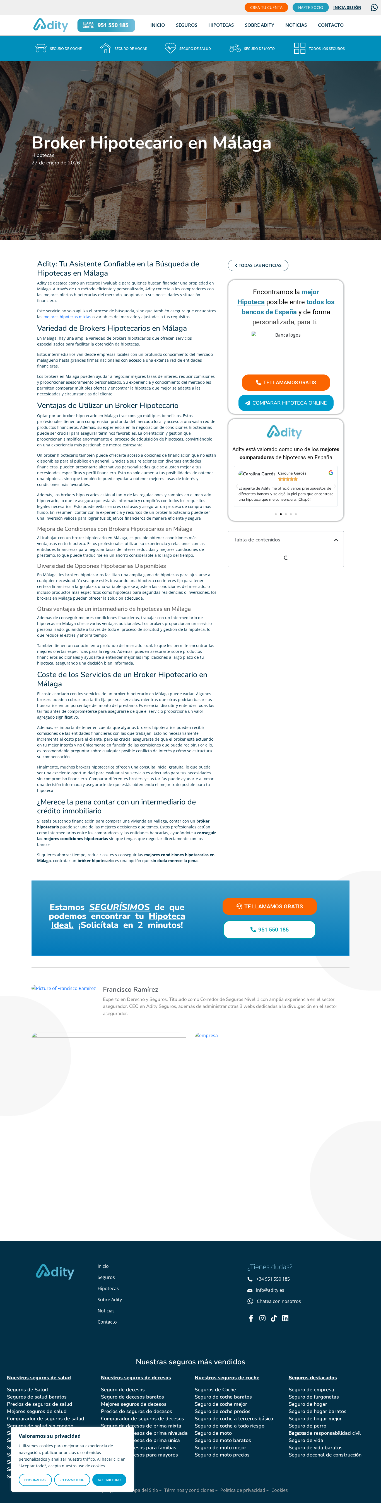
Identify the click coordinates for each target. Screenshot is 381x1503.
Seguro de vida (306, 1440)
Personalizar (35, 1480)
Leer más (65, 1103)
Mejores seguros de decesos (134, 1404)
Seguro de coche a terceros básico (234, 1418)
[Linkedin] (285, 1318)
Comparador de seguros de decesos (142, 1418)
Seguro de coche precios (222, 1411)
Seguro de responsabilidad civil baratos (325, 1433)
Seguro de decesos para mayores (139, 1454)
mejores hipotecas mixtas (67, 316)
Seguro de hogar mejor (315, 1418)
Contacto (331, 25)
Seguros (186, 25)
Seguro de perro (307, 1425)
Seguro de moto (213, 1433)
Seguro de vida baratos (316, 1447)
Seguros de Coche (215, 1389)
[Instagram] (262, 1318)
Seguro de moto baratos (223, 1440)
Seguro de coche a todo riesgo (229, 1425)
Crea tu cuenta (266, 7)
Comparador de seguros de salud (45, 1418)
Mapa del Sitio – (145, 1490)
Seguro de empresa (311, 1389)
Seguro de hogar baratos (317, 1411)
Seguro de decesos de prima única (140, 1440)
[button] (237, 486)
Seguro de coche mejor (221, 1404)
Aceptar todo (109, 1480)
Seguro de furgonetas (314, 1396)
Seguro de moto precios (222, 1454)
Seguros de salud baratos (37, 1396)
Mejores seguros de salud (37, 1411)
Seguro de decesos (123, 1389)
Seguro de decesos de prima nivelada (144, 1433)
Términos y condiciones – (191, 1490)
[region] (72, 1459)
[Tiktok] (273, 1318)
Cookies (279, 1490)
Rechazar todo (72, 1480)
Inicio (157, 25)
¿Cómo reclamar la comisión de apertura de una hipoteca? (271, 1060)
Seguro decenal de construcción (325, 1454)
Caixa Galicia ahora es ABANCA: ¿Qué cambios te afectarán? (102, 1065)
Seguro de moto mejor (220, 1447)
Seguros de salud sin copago (40, 1425)
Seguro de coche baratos (223, 1396)
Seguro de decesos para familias (138, 1447)
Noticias (296, 25)
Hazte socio (310, 7)
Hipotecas (221, 25)
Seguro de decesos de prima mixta (141, 1425)
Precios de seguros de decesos (136, 1411)
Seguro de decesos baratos (132, 1396)
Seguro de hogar (308, 1404)
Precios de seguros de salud (39, 1404)
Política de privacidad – (244, 1490)
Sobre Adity (259, 25)
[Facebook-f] (250, 1318)
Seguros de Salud (27, 1389)
